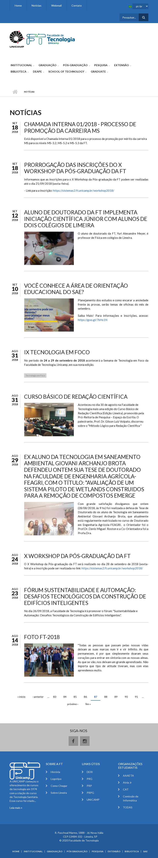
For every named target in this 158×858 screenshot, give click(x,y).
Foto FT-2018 (42, 637)
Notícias (36, 5)
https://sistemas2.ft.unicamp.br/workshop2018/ (83, 190)
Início (15, 92)
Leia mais (15, 807)
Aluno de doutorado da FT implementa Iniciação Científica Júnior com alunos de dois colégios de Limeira (85, 218)
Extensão (121, 65)
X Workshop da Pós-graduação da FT (77, 556)
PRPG (90, 792)
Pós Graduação (77, 851)
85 (75, 696)
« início (21, 696)
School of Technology (66, 71)
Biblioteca (18, 71)
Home (18, 5)
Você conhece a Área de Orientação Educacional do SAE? (76, 288)
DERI (90, 772)
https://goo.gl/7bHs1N (92, 320)
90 (126, 696)
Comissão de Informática (130, 798)
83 (54, 696)
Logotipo (56, 778)
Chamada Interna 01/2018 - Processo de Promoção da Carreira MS (80, 127)
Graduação (47, 65)
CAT (126, 789)
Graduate (98, 71)
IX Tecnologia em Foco (57, 352)
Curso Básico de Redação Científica (76, 396)
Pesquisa (101, 65)
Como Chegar (59, 785)
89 (116, 696)
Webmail (56, 5)
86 (85, 696)
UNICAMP (93, 799)
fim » (88, 704)
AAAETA (128, 775)
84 (64, 696)
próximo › (72, 704)
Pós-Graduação (75, 65)
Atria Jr (127, 782)
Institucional (21, 65)
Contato (76, 5)
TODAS (127, 807)
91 (136, 696)
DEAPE (37, 71)
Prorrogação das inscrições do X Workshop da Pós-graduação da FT (75, 168)
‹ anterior (38, 696)
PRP (89, 785)
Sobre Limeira (59, 792)
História (55, 772)
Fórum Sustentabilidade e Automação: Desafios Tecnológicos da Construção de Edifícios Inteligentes (85, 596)
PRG (89, 778)
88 (105, 696)
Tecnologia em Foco (35, 375)
